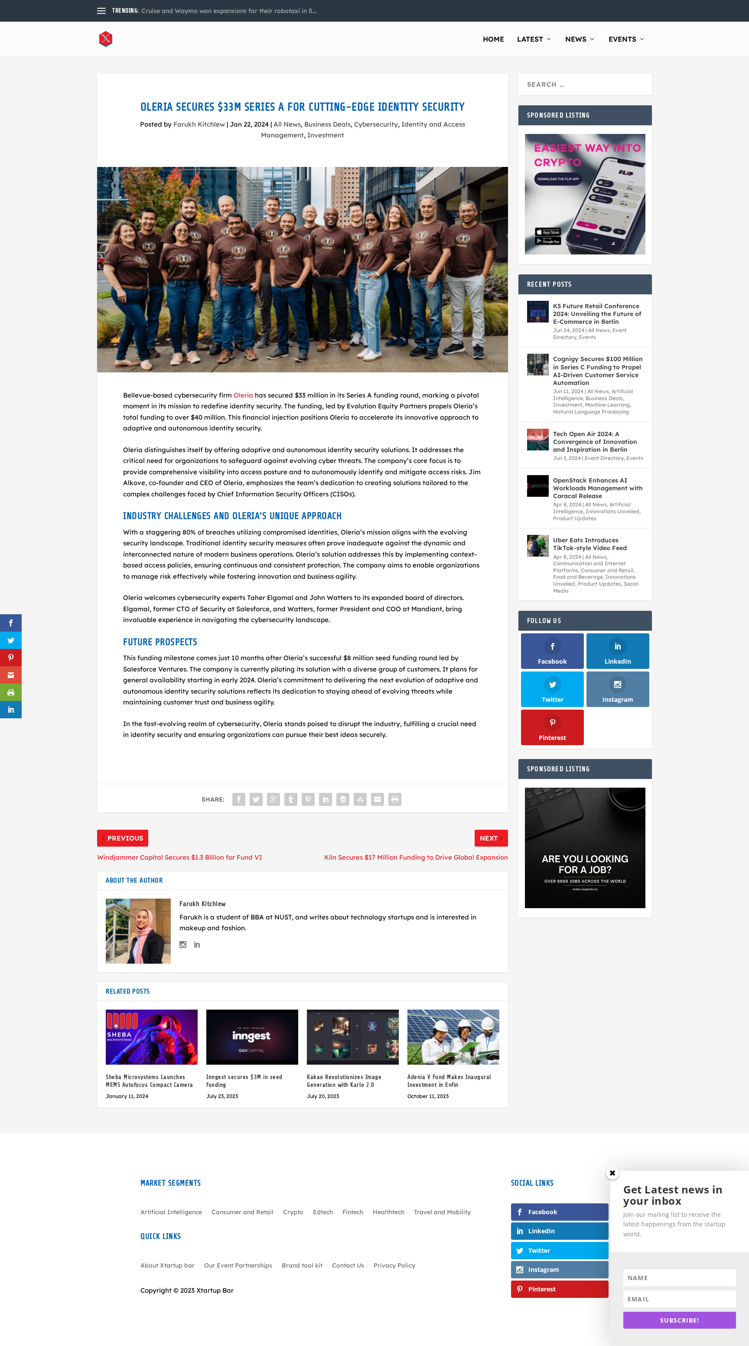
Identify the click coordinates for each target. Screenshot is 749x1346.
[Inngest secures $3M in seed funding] (252, 1037)
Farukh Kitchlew (199, 124)
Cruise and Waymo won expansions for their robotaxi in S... (228, 11)
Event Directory (604, 458)
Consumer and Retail (607, 570)
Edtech (323, 1212)
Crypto (293, 1212)
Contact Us (348, 1265)
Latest (530, 39)
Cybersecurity (376, 124)
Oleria (242, 395)
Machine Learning (607, 404)
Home (493, 39)
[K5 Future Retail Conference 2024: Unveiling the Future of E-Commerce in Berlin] (538, 312)
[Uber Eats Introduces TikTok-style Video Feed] (538, 546)
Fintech (352, 1212)
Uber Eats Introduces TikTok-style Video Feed (590, 544)
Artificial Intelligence (171, 1212)
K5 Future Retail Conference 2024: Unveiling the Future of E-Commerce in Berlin (597, 314)
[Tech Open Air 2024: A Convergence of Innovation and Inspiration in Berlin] (538, 439)
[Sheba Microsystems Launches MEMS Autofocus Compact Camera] (152, 1037)
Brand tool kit (302, 1265)
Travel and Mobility (442, 1212)
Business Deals (327, 124)
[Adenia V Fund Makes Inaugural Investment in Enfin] (453, 1037)
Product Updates (574, 518)
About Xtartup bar (167, 1265)
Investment (325, 135)
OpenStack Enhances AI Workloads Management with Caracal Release (598, 488)
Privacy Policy (394, 1265)
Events (622, 39)
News (575, 39)
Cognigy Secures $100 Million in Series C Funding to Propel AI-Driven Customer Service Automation (598, 371)
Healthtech (388, 1212)
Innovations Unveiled (612, 511)
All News (287, 124)
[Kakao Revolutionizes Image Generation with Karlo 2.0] (353, 1037)
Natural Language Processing (591, 411)
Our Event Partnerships (238, 1265)
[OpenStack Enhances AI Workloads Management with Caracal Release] (538, 486)
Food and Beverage (578, 577)
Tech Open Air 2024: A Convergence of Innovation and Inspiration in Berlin (595, 441)
